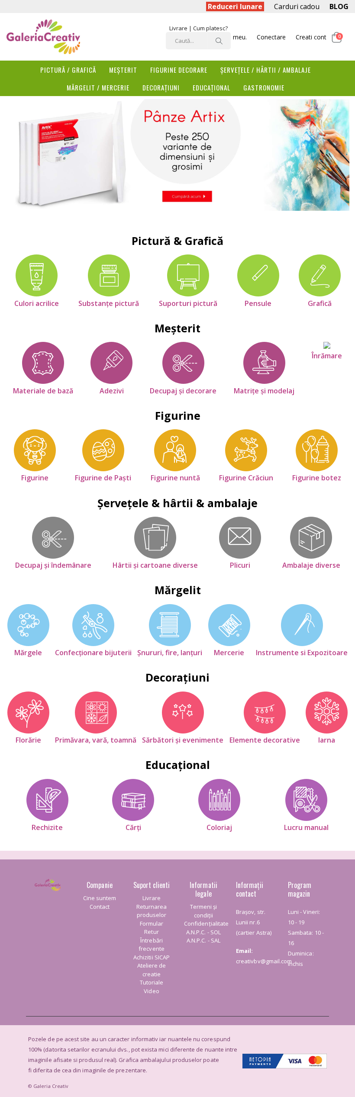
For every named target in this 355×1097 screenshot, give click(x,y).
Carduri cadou (297, 6)
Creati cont (311, 37)
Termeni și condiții (203, 911)
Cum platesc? (210, 28)
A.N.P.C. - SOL (203, 932)
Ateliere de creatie (151, 970)
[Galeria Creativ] (43, 36)
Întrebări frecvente (152, 944)
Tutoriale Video (152, 986)
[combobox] (198, 40)
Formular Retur (152, 928)
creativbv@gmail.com (264, 961)
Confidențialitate (206, 923)
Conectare (271, 37)
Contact (100, 906)
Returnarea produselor (151, 911)
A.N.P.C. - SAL (203, 940)
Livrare (178, 28)
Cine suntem (99, 898)
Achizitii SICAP (151, 957)
